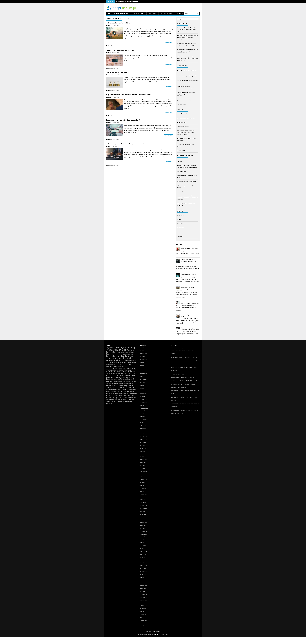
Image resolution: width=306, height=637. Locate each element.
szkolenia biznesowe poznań (121, 391)
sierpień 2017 (143, 608)
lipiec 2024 (142, 385)
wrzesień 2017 (143, 605)
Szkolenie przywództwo (110, 401)
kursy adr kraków (109, 369)
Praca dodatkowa (181, 191)
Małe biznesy (184, 302)
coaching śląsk (120, 354)
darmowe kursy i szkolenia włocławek (119, 357)
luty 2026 (142, 356)
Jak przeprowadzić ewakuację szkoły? (186, 118)
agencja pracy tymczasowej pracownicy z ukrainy (120, 348)
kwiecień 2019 (143, 551)
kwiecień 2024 (143, 391)
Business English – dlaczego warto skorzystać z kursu (184, 362)
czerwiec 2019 (143, 545)
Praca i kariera (139, 13)
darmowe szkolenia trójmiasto (117, 360)
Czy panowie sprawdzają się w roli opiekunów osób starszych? (129, 95)
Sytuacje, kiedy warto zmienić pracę (185, 100)
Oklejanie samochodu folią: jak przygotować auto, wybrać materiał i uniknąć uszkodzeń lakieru (187, 29)
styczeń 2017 (143, 625)
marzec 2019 (143, 554)
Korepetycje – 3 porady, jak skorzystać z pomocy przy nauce (184, 369)
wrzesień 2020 (143, 511)
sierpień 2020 (143, 514)
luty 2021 (142, 499)
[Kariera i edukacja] (108, 13)
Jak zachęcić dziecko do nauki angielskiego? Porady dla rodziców (185, 405)
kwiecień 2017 (143, 620)
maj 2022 (142, 456)
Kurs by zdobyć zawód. (182, 113)
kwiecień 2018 (143, 585)
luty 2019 (142, 557)
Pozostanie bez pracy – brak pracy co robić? (187, 76)
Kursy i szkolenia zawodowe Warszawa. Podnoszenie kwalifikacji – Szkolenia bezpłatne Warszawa (186, 132)
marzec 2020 (143, 525)
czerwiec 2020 (143, 520)
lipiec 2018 (142, 577)
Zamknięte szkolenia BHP (182, 122)
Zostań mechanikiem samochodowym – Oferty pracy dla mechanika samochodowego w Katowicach (187, 197)
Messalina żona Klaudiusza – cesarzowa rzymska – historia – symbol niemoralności (188, 289)
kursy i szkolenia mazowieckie (121, 369)
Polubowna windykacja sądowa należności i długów (123, 381)
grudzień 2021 (143, 471)
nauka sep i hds (124, 375)
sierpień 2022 (143, 448)
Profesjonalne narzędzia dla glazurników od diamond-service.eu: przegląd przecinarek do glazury (183, 350)
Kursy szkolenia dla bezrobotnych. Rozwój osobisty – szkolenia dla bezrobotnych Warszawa (185, 379)
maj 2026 (142, 350)
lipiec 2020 (142, 517)
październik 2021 (144, 477)
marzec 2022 (143, 462)
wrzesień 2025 (143, 359)
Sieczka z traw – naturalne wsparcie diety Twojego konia (185, 392)
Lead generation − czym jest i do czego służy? (123, 120)
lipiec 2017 (142, 611)
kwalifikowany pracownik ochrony (122, 373)
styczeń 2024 (143, 399)
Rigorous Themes (164, 634)
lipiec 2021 (142, 485)
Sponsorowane (180, 227)
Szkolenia (152, 13)
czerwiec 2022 (143, 454)
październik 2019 (144, 534)
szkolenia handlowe (118, 395)
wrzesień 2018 (143, 571)
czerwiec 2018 (143, 580)
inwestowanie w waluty (119, 362)
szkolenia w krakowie (125, 399)
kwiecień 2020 (143, 522)
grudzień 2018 (143, 562)
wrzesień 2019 (143, 537)
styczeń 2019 (143, 560)
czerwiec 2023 (143, 419)
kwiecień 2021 (143, 494)
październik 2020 (144, 508)
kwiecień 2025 (143, 368)
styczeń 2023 (143, 434)
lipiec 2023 (142, 416)
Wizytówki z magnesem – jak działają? (120, 50)
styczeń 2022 (143, 468)
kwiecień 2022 (143, 459)
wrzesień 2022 (143, 445)
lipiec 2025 (142, 362)
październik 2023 (144, 408)
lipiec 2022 (142, 451)
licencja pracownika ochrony (111, 375)
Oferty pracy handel (111, 379)
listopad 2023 (143, 405)
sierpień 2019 (143, 540)
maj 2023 (142, 422)
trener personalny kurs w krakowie (122, 401)
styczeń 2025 (143, 373)
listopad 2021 (143, 474)
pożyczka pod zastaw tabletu (122, 385)
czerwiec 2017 (143, 614)
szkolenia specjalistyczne (129, 397)
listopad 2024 (143, 376)
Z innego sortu (180, 236)
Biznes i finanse (166, 13)
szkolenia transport (110, 399)
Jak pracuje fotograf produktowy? (118, 23)
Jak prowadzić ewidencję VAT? (117, 72)
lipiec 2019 (142, 542)
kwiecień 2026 (143, 353)
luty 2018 (142, 591)
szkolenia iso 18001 (126, 395)
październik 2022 (144, 442)
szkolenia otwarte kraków (117, 397)
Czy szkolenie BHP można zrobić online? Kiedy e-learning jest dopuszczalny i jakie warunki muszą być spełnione (187, 51)
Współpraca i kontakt (121, 13)
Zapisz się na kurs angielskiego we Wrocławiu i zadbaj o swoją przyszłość (183, 386)
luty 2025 (142, 371)
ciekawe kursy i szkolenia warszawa (120, 351)
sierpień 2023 (143, 414)
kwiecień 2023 (143, 425)
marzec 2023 (143, 428)
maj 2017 (142, 617)
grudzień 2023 (143, 402)
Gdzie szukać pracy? (181, 104)
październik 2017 (144, 603)
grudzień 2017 (143, 597)
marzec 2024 (143, 393)
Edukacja (180, 13)
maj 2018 (142, 583)
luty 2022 (142, 465)
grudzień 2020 (143, 505)
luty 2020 (142, 528)
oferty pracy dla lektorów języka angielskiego (121, 376)
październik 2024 (144, 379)
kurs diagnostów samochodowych (121, 364)
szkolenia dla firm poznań (120, 393)
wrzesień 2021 (143, 479)
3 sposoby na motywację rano (188, 327)
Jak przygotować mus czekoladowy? (189, 248)
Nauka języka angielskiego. (183, 126)
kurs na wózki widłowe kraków (119, 365)
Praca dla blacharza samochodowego (116, 389)
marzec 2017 (143, 623)
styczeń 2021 (143, 502)
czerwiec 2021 (143, 488)
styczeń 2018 (143, 594)
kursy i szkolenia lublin (121, 369)
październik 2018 (144, 568)
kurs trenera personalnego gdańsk (130, 366)
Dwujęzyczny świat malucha (178, 374)
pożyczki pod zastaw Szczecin (120, 387)
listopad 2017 (143, 600)
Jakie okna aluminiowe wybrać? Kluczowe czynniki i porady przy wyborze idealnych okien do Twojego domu (187, 58)
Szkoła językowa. (181, 150)
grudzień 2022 (143, 436)
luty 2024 (142, 396)
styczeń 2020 (143, 531)
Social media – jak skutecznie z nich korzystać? (184, 357)
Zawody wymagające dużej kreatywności (186, 181)
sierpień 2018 (143, 574)
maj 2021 (142, 491)
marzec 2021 (143, 497)
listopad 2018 (143, 565)
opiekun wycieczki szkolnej (123, 379)
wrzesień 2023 (143, 411)
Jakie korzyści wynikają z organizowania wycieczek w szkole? (185, 399)
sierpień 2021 (143, 482)
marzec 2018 (143, 588)
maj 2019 (142, 548)
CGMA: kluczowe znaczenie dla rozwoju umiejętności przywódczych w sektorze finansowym (186, 94)
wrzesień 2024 (143, 382)
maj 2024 (142, 388)
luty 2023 (142, 431)
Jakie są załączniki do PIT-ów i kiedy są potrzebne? (125, 144)
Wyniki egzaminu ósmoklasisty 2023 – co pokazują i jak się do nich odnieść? (184, 412)
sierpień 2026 (143, 348)
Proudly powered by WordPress (145, 634)
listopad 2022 (143, 439)
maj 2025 (142, 365)
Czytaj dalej (168, 42)
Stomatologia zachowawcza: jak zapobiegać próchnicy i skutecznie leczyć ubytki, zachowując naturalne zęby (187, 37)
